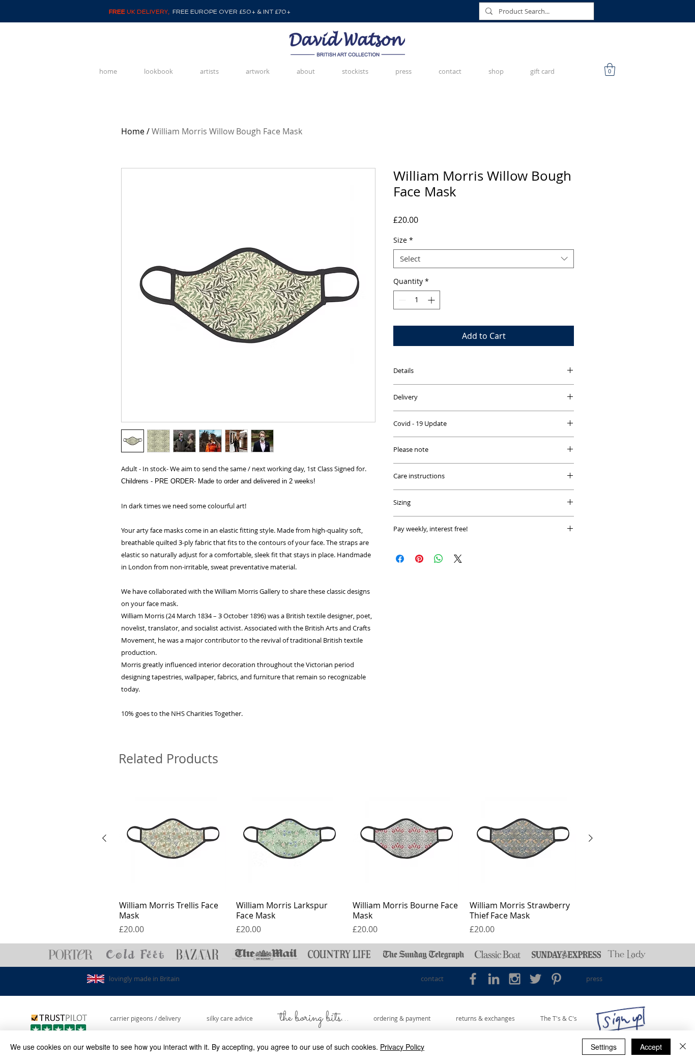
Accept (651, 1047)
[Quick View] (172, 838)
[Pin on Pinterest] (419, 559)
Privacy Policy (402, 1047)
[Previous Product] (104, 838)
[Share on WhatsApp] (438, 559)
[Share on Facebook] (400, 559)
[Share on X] (458, 559)
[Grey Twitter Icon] (535, 979)
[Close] (683, 1047)
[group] (347, 860)
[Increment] (432, 300)
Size (403, 240)
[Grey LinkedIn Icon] (494, 979)
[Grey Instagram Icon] (515, 979)
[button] (609, 69)
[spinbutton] (417, 300)
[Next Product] (591, 838)
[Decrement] (401, 300)
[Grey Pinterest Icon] (556, 979)
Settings (604, 1047)
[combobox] (483, 259)
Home (132, 131)
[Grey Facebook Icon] (473, 979)
